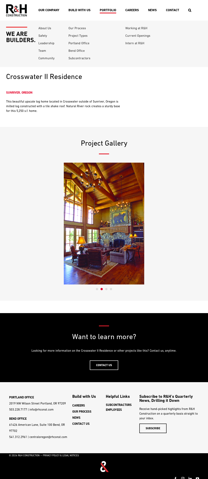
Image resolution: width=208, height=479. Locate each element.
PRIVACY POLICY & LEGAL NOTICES (61, 455)
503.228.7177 (18, 409)
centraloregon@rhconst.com (48, 437)
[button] (190, 10)
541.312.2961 (18, 437)
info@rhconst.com (41, 409)
